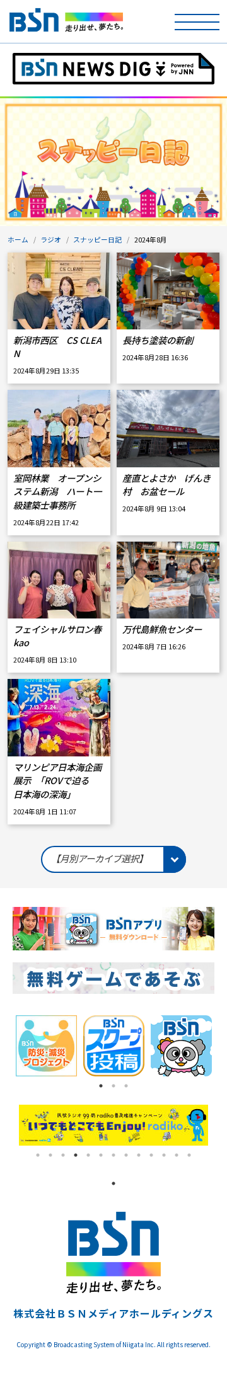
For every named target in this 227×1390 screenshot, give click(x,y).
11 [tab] (164, 1155)
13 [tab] (189, 1155)
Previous (9, 1125)
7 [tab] (113, 1155)
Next (217, 1125)
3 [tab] (126, 1086)
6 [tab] (101, 1155)
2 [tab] (113, 1086)
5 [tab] (88, 1155)
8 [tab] (126, 1155)
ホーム (18, 239)
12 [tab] (176, 1155)
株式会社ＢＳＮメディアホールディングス (113, 1313)
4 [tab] (75, 1155)
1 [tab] (101, 1086)
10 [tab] (151, 1155)
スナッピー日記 (97, 239)
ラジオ (50, 239)
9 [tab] (138, 1155)
